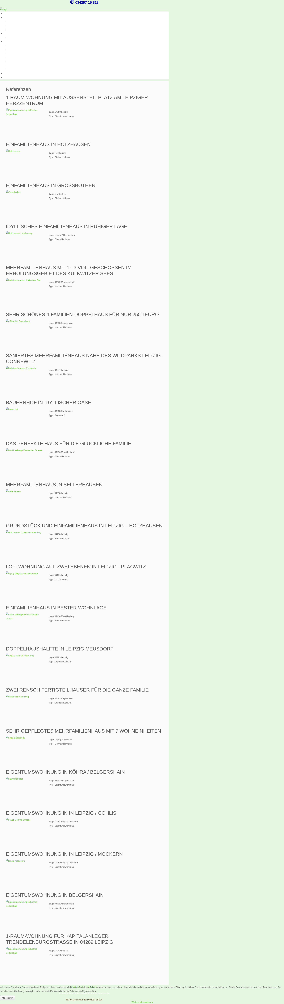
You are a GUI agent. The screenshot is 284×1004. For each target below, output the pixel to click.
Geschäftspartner (15, 57)
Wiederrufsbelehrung (17, 65)
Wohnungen (13, 21)
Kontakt (7, 77)
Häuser (10, 25)
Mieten (7, 33)
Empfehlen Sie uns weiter (19, 61)
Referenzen (13, 45)
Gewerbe (11, 29)
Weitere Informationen (142, 1002)
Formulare (9, 73)
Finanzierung (13, 49)
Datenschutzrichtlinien (18, 69)
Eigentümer (12, 53)
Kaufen (7, 17)
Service (7, 41)
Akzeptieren (7, 998)
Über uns (8, 13)
